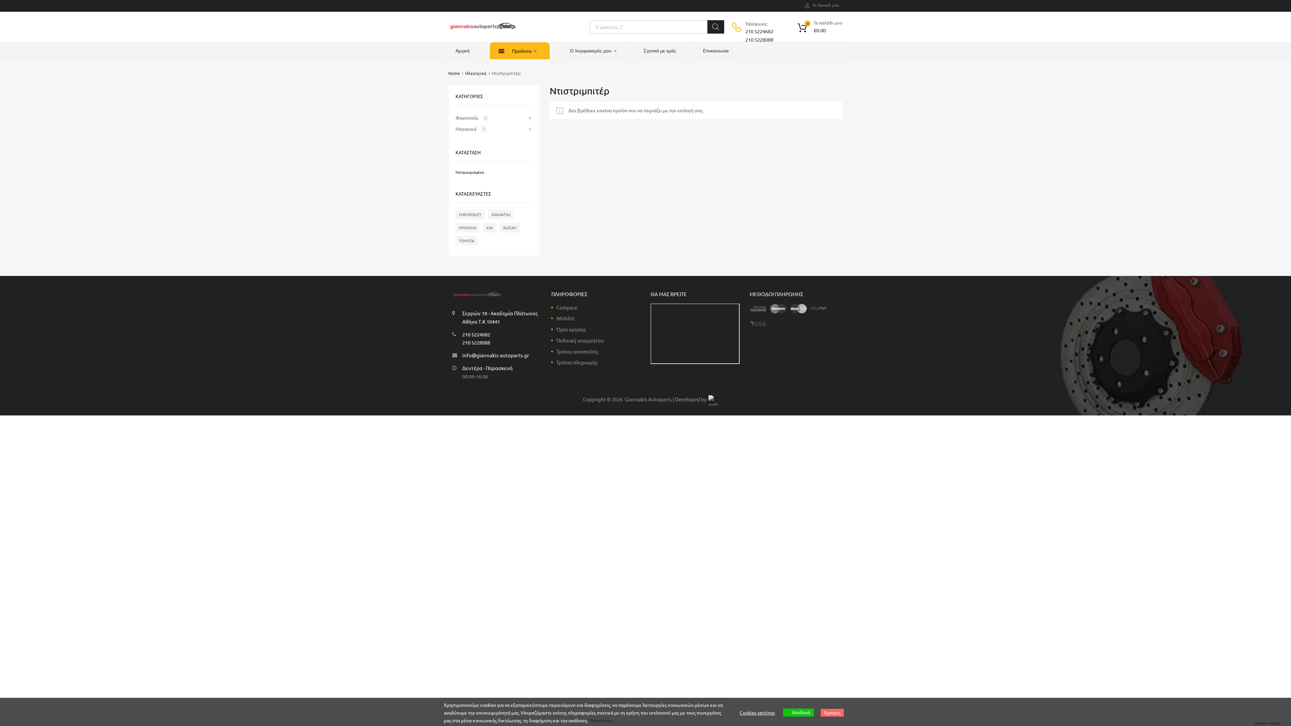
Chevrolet (470, 214)
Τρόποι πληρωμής (577, 362)
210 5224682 (759, 31)
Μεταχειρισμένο (470, 172)
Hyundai (467, 227)
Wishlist (565, 318)
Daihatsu (501, 214)
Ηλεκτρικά (475, 73)
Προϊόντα (522, 51)
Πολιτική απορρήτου (580, 340)
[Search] (715, 27)
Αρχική (463, 50)
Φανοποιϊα (467, 118)
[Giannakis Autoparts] (482, 29)
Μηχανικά (466, 129)
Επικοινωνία (716, 50)
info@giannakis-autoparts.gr (495, 355)
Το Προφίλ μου (825, 5)
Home (454, 73)
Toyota (466, 240)
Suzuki (509, 227)
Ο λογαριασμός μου (591, 50)
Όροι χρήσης (571, 329)
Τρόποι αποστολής (577, 351)
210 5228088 (759, 39)
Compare (566, 307)
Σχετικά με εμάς (659, 50)
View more (600, 720)
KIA (489, 227)
